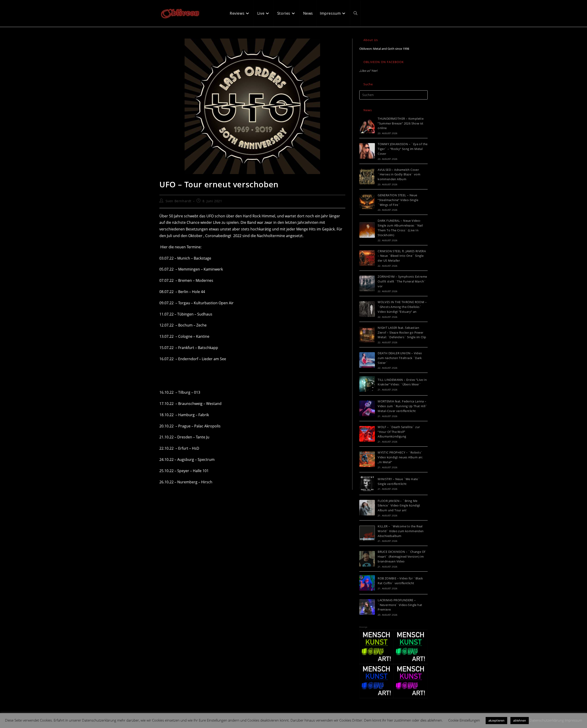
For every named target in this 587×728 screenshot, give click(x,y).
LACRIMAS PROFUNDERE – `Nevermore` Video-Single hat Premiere (400, 605)
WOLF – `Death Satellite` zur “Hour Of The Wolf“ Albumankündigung (399, 432)
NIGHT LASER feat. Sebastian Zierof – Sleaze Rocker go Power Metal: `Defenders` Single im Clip (402, 332)
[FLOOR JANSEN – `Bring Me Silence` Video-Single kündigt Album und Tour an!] (367, 507)
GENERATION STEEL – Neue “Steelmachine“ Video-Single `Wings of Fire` (398, 200)
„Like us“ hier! (368, 71)
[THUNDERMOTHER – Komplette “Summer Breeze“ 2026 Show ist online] (367, 125)
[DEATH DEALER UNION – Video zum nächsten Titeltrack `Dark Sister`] (367, 360)
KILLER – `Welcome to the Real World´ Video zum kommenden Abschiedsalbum (401, 531)
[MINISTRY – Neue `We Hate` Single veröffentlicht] (367, 483)
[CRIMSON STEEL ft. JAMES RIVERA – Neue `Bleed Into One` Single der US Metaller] (367, 258)
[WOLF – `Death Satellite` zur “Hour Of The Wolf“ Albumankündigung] (367, 434)
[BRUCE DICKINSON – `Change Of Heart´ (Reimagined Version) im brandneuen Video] (367, 559)
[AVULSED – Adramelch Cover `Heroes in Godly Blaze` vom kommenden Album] (367, 176)
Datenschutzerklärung (547, 720)
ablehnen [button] (519, 720)
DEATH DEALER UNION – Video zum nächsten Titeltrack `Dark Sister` (400, 358)
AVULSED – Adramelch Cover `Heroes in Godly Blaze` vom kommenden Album (399, 174)
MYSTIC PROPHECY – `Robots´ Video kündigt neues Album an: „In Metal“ (400, 457)
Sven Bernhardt (178, 201)
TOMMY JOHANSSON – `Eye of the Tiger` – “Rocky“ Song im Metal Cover (403, 149)
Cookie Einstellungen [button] (464, 720)
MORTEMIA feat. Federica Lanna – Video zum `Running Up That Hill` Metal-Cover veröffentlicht (402, 406)
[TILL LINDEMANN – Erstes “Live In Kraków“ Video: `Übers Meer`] (367, 384)
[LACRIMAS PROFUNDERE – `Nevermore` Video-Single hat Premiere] (367, 607)
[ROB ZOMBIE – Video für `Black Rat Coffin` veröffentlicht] (367, 583)
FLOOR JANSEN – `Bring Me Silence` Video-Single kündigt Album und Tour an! (399, 505)
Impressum (573, 720)
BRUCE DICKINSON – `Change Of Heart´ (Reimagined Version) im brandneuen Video (401, 556)
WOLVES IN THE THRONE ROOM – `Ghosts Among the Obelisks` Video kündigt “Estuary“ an (402, 307)
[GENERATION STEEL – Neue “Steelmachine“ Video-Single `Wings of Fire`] (367, 202)
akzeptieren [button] (496, 720)
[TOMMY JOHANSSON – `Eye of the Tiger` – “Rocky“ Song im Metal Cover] (367, 151)
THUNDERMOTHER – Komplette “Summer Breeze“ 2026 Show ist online (401, 123)
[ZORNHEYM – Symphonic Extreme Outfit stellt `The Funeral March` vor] (367, 283)
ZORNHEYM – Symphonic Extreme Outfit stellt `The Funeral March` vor (402, 281)
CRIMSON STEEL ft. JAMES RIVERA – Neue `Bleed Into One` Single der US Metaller (402, 256)
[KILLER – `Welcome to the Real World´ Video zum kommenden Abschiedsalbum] (367, 533)
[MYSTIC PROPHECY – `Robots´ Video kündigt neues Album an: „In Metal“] (367, 459)
